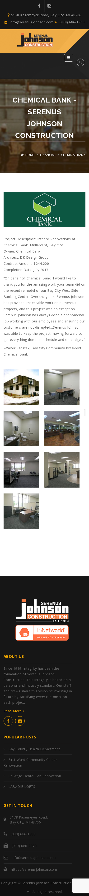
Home (30, 155)
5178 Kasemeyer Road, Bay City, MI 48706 (46, 15)
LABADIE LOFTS (21, 786)
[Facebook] (39, 6)
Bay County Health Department (34, 749)
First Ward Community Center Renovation (30, 762)
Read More (13, 711)
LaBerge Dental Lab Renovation (34, 776)
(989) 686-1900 (71, 22)
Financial (47, 155)
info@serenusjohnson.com (32, 22)
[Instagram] (49, 6)
